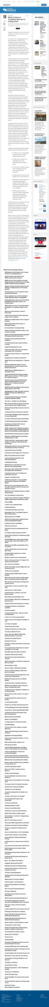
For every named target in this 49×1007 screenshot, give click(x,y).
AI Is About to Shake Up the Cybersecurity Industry (17, 418)
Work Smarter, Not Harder (11, 744)
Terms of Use (19, 999)
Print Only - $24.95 (42, 204)
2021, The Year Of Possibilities (12, 564)
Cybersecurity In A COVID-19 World (13, 590)
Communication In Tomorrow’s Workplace (14, 786)
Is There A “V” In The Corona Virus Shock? (14, 617)
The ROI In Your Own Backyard (12, 571)
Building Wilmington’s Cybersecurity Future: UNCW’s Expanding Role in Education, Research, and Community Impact (17, 301)
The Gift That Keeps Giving (11, 974)
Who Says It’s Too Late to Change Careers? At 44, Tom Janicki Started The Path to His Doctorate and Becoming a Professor (17, 487)
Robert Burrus (22, 23)
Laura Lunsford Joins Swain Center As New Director (17, 845)
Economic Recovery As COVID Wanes (13, 523)
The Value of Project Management (13, 872)
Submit (38, 1)
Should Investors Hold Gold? (11, 934)
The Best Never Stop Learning (12, 626)
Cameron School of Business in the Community (16, 834)
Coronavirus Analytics (10, 610)
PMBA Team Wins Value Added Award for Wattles (16, 759)
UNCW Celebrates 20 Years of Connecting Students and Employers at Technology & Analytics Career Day (17, 307)
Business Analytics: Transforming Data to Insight (16, 922)
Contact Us (18, 996)
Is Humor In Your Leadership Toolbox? (13, 504)
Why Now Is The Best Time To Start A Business (15, 557)
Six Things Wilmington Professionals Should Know (16, 707)
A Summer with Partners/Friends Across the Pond (16, 412)
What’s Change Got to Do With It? (12, 987)
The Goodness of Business (11, 962)
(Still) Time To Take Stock (11, 526)
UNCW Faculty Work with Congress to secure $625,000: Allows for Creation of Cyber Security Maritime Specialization (16, 366)
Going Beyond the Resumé (11, 462)
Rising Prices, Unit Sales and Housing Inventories (16, 704)
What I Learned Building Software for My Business (43, 43)
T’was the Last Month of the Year (12, 631)
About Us (18, 994)
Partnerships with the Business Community (15, 911)
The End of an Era (9, 937)
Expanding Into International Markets (13, 735)
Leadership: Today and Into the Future (13, 654)
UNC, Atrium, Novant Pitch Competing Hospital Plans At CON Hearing (40, 93)
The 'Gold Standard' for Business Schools (14, 931)
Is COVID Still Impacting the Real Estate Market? (16, 421)
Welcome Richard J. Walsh (11, 665)
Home (4, 1)
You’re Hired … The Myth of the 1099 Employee (15, 401)
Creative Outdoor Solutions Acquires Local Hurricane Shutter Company (41, 86)
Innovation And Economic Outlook (13, 766)
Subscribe (42, 994)
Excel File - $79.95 (42, 208)
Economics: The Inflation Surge (12, 477)
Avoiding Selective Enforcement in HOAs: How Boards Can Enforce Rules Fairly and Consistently (43, 27)
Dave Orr (41, 34)
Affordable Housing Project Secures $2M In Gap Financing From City (41, 99)
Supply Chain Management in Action (13, 347)
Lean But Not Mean (9, 939)
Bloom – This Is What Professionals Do (14, 860)
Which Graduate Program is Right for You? (14, 742)
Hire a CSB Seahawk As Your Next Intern (14, 495)
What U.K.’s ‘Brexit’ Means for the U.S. (14, 820)
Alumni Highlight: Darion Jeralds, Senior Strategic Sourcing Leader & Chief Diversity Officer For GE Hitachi (16, 541)
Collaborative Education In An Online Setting (15, 629)
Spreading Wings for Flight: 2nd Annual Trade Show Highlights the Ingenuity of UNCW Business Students (17, 393)
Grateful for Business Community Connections (16, 683)
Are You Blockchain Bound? (11, 702)
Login (38, 4)
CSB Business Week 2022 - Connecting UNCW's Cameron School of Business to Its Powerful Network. (16, 481)
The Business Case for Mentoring (13, 789)
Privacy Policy (19, 1000)
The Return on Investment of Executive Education (16, 825)
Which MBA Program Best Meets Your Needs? (15, 652)
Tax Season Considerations (11, 803)
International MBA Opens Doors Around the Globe (16, 946)
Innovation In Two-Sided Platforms (13, 638)
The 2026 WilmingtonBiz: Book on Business (42, 186)
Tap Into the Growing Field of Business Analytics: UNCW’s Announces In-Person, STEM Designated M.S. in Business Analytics (16, 376)
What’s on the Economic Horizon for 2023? (14, 455)
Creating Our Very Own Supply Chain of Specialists (17, 453)
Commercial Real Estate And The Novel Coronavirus (17, 603)
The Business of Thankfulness (12, 971)
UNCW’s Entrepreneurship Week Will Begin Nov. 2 (16, 898)
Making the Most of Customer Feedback (14, 879)
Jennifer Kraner (43, 54)
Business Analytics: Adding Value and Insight (15, 668)
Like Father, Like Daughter (11, 624)
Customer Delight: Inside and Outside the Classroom (17, 953)
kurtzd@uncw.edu (13, 260)
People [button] (13, 1)
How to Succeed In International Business (14, 888)
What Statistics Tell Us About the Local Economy (16, 955)
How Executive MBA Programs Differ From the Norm (17, 822)
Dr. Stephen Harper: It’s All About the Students (15, 722)
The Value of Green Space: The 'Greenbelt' (15, 796)
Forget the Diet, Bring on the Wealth (13, 450)
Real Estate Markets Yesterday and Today (14, 328)
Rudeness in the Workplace (11, 719)
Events (29, 994)
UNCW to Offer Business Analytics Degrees (15, 813)
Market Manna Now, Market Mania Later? (14, 597)
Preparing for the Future (10, 641)
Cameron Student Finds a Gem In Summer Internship (17, 909)
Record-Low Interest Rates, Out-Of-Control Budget (17, 832)
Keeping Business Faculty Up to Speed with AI (15, 358)
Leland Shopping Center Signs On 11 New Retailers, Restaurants (44, 70)
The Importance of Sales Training (12, 925)
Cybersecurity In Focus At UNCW (12, 516)
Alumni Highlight (9, 502)
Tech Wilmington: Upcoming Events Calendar (41, 80)
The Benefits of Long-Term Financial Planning (15, 810)
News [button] (9, 1)
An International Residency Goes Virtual (14, 509)
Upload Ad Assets (43, 997)
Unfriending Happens (10, 724)
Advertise (42, 996)
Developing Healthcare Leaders (12, 805)
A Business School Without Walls (12, 808)
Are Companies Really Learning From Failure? (15, 532)
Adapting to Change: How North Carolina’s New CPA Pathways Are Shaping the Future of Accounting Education (17, 287)
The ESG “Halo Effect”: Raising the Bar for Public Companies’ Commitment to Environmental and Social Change (16, 442)
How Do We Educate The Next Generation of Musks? (17, 433)
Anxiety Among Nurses (10, 507)
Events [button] (19, 1)
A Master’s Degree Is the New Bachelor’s (14, 882)
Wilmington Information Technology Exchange (15, 865)
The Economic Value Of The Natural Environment (16, 784)
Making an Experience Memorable (13, 716)
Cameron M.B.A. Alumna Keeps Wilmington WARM (16, 710)
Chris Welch (42, 47)
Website (4, 18)
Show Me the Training (10, 985)
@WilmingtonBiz (19, 998)
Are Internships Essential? (11, 965)
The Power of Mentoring (10, 891)
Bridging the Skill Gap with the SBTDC (14, 863)
